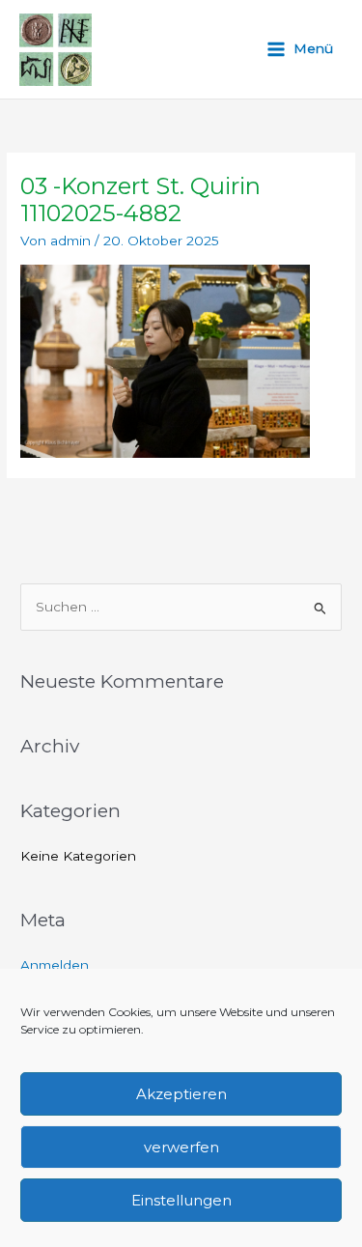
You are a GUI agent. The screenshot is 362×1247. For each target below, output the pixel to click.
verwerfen (181, 1147)
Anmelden (54, 965)
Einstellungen (181, 1200)
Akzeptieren (181, 1094)
